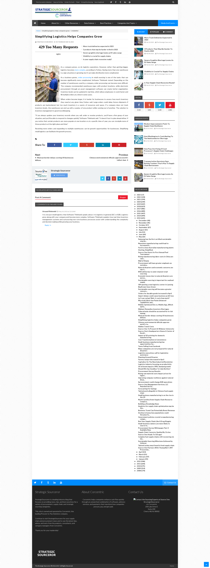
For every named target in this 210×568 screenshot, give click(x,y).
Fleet (77, 2)
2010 (139, 466)
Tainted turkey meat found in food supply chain (156, 445)
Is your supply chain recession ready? (97, 59)
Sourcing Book (99, 2)
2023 (139, 195)
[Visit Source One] (86, 145)
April (141, 452)
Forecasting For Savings (147, 389)
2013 (139, 218)
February (142, 457)
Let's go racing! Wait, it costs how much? (154, 298)
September (143, 227)
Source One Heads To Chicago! (150, 435)
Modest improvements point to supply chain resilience (157, 125)
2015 (139, 213)
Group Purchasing (87, 2)
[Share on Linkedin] (103, 145)
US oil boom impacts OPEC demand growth (154, 367)
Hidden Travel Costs (146, 327)
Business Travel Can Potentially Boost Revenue (156, 410)
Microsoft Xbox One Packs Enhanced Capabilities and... (152, 301)
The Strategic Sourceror (43, 566)
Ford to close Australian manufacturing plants (156, 248)
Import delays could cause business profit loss (156, 296)
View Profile (60, 175)
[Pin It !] (119, 145)
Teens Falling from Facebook (149, 346)
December (143, 220)
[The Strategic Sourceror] (53, 12)
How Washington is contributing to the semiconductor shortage (158, 137)
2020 (139, 202)
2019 (139, 204)
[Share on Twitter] (70, 145)
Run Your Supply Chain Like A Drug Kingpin (154, 421)
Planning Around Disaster (148, 357)
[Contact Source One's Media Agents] (152, 499)
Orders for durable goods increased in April (155, 293)
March (141, 454)
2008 (139, 471)
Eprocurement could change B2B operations (155, 382)
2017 (139, 209)
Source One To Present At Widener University (156, 329)
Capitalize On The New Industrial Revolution (155, 362)
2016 (139, 211)
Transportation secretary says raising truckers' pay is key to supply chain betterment (159, 163)
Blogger (123, 197)
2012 (139, 461)
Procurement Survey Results (149, 371)
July (140, 232)
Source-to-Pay (58, 2)
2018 (139, 206)
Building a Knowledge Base (148, 404)
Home (38, 31)
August (142, 230)
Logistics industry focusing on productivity (154, 364)
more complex (80, 70)
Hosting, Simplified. (145, 250)
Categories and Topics (126, 23)
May (140, 237)
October (142, 225)
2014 (139, 216)
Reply (47, 225)
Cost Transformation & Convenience (152, 340)
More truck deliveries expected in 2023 (98, 46)
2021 (139, 199)
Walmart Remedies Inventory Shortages (153, 309)
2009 (139, 468)
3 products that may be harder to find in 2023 (100, 50)
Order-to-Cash (69, 2)
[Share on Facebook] (54, 145)
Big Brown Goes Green (147, 287)
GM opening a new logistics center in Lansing (155, 285)
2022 (139, 197)
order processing (84, 77)
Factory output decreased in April (151, 359)
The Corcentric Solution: (44, 2)
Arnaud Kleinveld (49, 211)
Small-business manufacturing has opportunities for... (151, 343)
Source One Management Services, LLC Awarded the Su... (153, 385)
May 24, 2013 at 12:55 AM (67, 211)
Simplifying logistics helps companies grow (68, 36)
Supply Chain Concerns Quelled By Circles (154, 432)
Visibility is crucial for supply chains (97, 56)
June (141, 234)
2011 (139, 464)
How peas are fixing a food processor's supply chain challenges (158, 150)
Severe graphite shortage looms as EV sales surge (102, 53)
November (143, 223)
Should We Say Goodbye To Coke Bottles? (154, 369)
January (142, 459)
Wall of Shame (143, 261)
